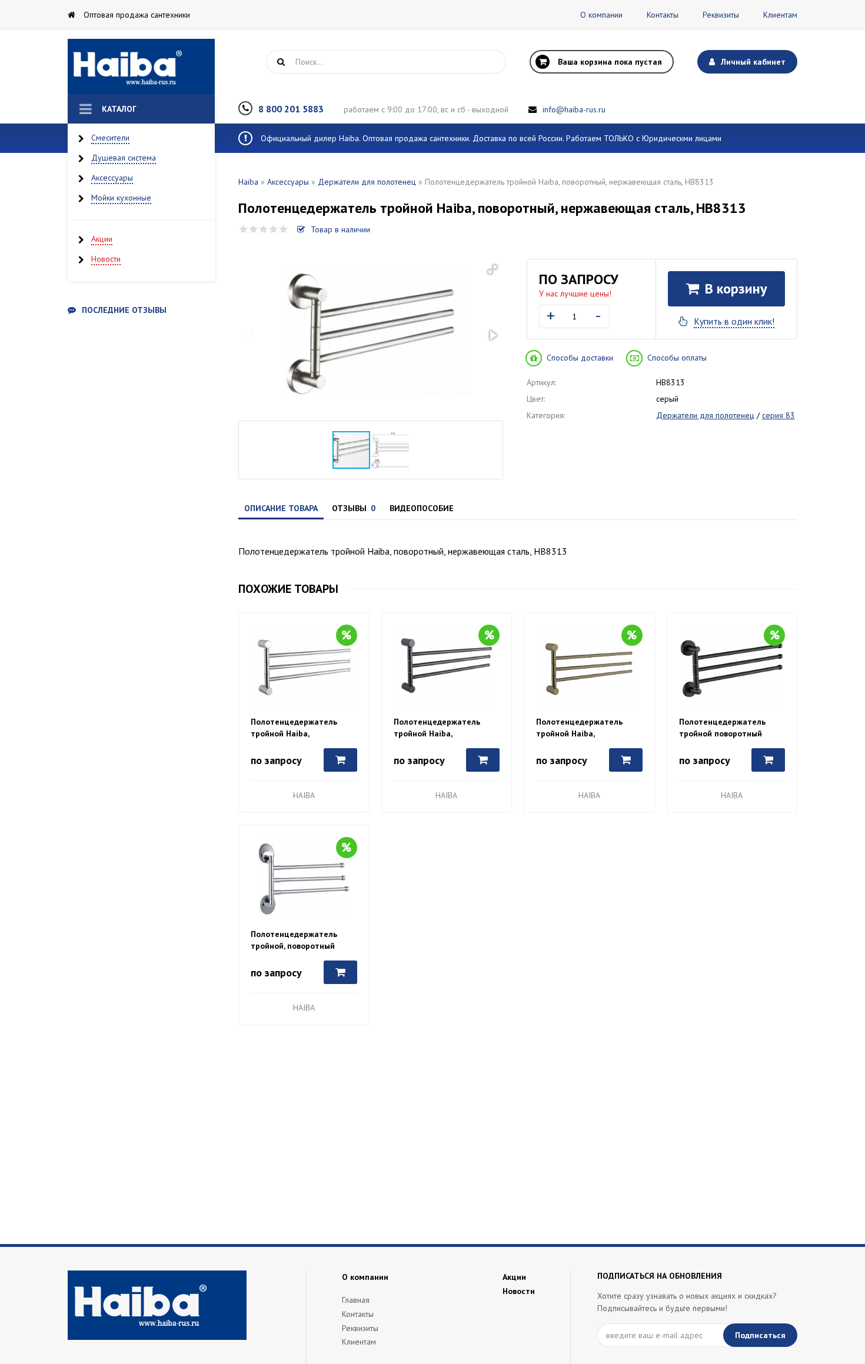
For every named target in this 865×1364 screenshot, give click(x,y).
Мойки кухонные (121, 197)
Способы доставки (580, 357)
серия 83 (778, 415)
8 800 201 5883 (291, 109)
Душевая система (123, 157)
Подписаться (760, 1335)
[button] (492, 269)
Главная (356, 1300)
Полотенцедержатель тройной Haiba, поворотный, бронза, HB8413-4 (579, 727)
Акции (101, 239)
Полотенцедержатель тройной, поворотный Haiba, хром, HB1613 (294, 940)
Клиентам (780, 14)
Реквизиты (721, 14)
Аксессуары (112, 177)
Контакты (662, 14)
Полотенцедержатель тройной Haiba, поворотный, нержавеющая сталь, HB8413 (294, 727)
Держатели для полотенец (367, 181)
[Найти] (280, 62)
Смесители (110, 137)
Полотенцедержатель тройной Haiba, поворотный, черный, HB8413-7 (437, 727)
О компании (601, 14)
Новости (106, 259)
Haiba (248, 181)
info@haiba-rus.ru (574, 109)
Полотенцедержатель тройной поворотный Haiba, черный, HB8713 (722, 727)
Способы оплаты (677, 357)
